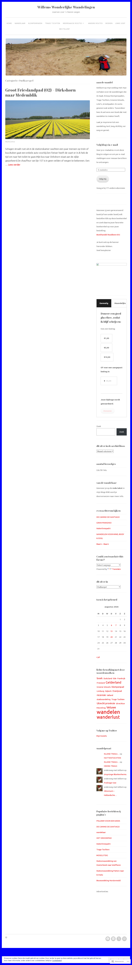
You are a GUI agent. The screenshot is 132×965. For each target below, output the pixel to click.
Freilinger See (110, 783)
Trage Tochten (52, 23)
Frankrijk (121, 678)
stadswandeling (103, 699)
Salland (110, 695)
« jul (98, 657)
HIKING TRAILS (110, 766)
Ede (114, 678)
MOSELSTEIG (102, 855)
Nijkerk (108, 691)
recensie (101, 695)
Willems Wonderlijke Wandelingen (66, 7)
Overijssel (117, 691)
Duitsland (108, 678)
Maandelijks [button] (120, 303)
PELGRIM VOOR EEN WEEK (108, 821)
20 (111, 637)
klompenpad (118, 687)
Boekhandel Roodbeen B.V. (108, 235)
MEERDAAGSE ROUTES (72, 23)
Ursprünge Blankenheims (115, 774)
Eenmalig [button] (104, 303)
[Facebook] (107, 938)
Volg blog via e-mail (107, 144)
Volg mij (102, 179)
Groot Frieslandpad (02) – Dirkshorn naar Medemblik (40, 92)
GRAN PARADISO (104, 523)
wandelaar (20, 23)
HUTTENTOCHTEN (112, 758)
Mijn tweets (101, 736)
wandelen (108, 712)
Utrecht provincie (106, 703)
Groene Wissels (104, 687)
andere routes (95, 23)
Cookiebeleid (57, 960)
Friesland (101, 683)
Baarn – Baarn (102, 544)
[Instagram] (124, 938)
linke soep (120, 23)
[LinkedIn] (113, 938)
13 (111, 631)
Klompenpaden (35, 23)
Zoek (98, 426)
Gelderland (113, 682)
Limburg (100, 691)
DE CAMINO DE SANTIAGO (108, 517)
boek (100, 678)
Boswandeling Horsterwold (108, 880)
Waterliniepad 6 (103, 528)
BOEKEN (109, 23)
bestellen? (64, 29)
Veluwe (111, 707)
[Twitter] (119, 938)
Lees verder (14, 164)
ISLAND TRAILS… (111, 754)
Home (9, 23)
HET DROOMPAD (104, 838)
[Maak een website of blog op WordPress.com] (6, 937)
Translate (116, 569)
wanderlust (108, 717)
